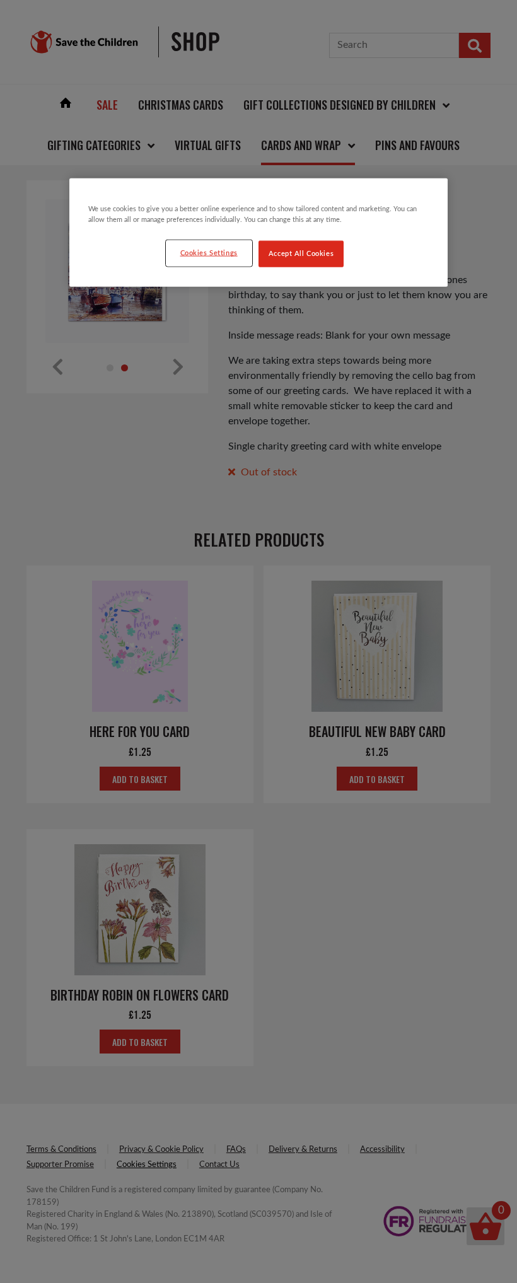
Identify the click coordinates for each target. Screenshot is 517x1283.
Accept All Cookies (301, 253)
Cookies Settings (209, 253)
